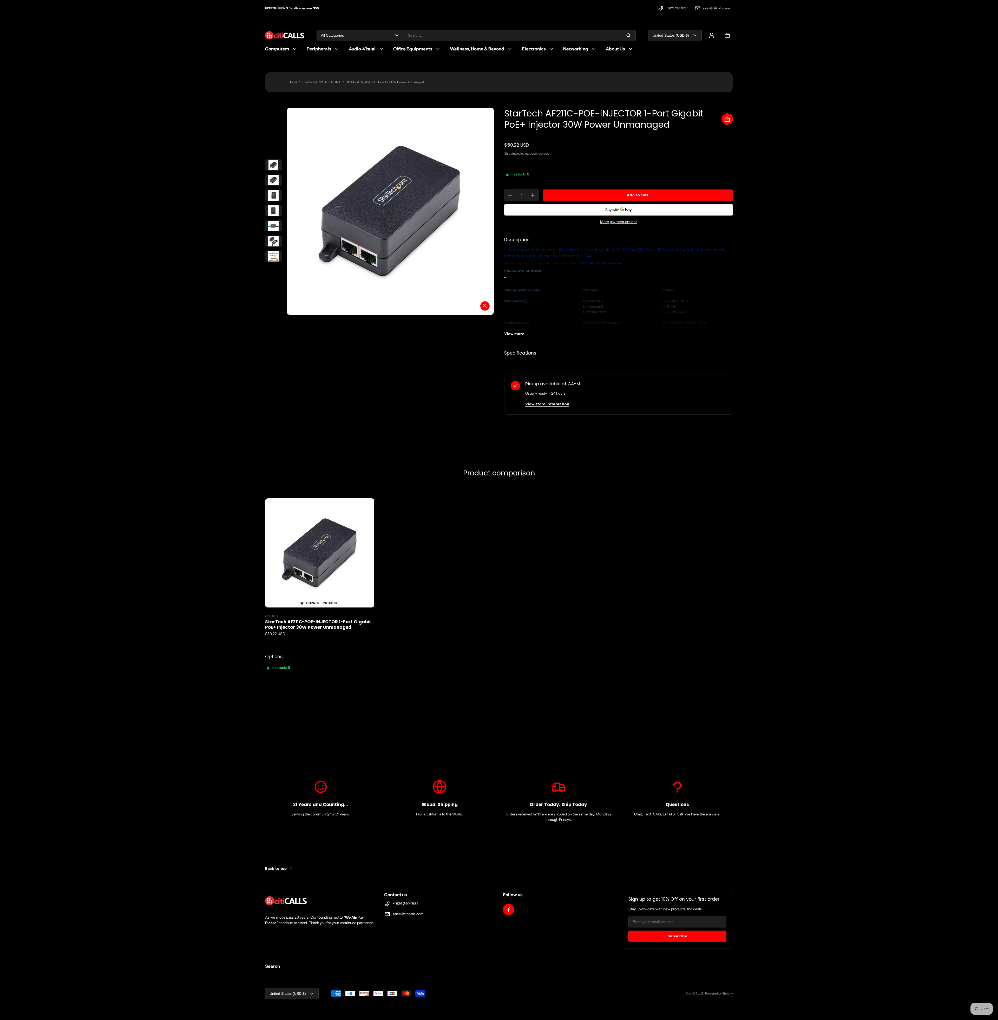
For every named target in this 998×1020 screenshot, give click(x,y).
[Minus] (510, 195)
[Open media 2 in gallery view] (273, 180)
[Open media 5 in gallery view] (273, 225)
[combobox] (520, 35)
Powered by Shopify (719, 993)
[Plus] (533, 195)
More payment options (618, 221)
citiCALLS (696, 993)
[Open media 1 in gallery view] (273, 165)
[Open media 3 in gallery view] (273, 195)
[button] (727, 35)
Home (292, 82)
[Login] (711, 35)
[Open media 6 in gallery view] (273, 241)
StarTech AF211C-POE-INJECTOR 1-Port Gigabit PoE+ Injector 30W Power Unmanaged (318, 625)
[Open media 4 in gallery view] (273, 210)
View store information (547, 404)
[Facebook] (508, 909)
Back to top (276, 868)
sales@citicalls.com (716, 8)
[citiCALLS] (284, 35)
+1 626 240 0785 (677, 8)
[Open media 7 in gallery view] (273, 256)
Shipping (510, 153)
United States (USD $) (671, 35)
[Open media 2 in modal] (390, 211)
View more (514, 333)
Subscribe (677, 936)
